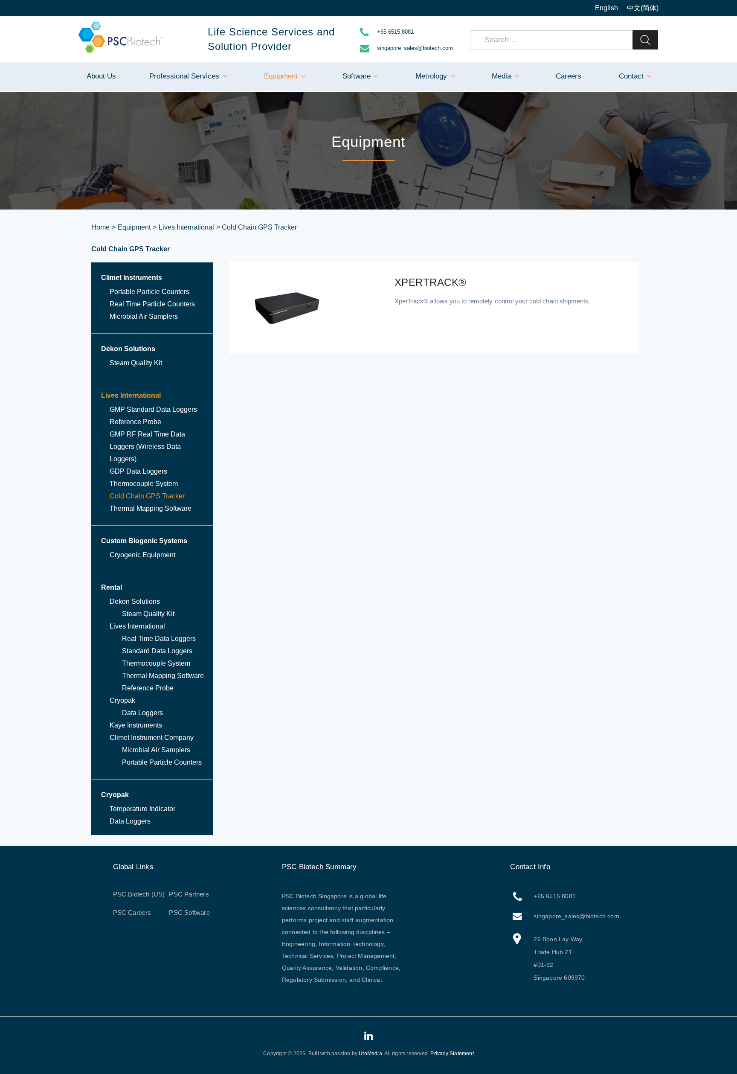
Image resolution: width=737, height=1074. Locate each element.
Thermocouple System (144, 483)
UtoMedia (370, 1054)
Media (501, 76)
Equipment (281, 76)
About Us (101, 76)
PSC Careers (132, 912)
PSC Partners (189, 894)
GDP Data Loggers (138, 471)
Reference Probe (135, 421)
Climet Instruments (131, 277)
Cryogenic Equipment (142, 555)
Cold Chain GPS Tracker (147, 496)
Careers (568, 76)
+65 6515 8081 (395, 32)
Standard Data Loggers (157, 651)
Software (356, 76)
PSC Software (189, 912)
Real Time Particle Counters (152, 304)
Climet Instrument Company (152, 737)
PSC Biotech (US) (139, 894)
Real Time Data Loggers (159, 638)
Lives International (186, 227)
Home (100, 227)
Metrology (431, 76)
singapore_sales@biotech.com (415, 48)
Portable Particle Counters (149, 291)
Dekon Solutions (128, 348)
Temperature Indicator (142, 808)
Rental (111, 587)
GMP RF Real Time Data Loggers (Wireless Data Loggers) (147, 447)
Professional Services (184, 76)
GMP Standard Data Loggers (153, 409)
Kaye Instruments (136, 725)
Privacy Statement (451, 1054)
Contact (631, 76)
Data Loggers (142, 712)
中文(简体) (643, 8)
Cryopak (122, 700)
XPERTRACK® (431, 282)
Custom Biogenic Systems (144, 540)
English (606, 8)
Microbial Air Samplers (144, 316)
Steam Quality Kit (136, 363)
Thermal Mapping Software (151, 508)
